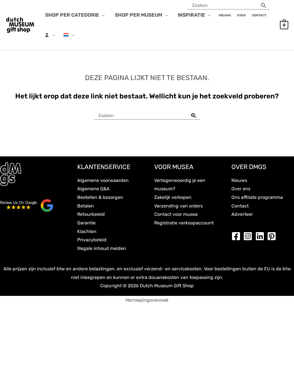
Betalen (85, 206)
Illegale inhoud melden (101, 248)
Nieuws (239, 180)
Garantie (86, 223)
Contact (240, 206)
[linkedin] (261, 236)
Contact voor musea (176, 214)
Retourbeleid (91, 214)
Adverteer (242, 214)
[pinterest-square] (273, 236)
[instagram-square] (249, 236)
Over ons (240, 188)
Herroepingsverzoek (147, 300)
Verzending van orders (178, 206)
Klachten (86, 231)
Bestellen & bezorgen (100, 197)
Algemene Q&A (93, 188)
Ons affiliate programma (257, 197)
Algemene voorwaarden (103, 180)
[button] (102, 15)
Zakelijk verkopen (173, 197)
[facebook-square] (237, 236)
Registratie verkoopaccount (184, 223)
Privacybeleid (92, 239)
